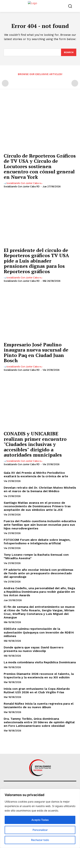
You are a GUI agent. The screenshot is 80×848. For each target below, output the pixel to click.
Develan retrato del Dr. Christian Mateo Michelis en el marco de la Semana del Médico (40, 489)
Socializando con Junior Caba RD (22, 186)
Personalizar (40, 829)
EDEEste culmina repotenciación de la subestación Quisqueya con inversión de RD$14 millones (39, 632)
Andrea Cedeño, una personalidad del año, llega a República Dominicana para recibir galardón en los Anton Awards (39, 591)
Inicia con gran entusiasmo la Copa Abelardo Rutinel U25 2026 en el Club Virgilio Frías (37, 690)
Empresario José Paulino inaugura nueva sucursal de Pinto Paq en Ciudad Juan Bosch (36, 352)
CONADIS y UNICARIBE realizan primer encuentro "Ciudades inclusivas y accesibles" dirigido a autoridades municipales (35, 444)
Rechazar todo (40, 839)
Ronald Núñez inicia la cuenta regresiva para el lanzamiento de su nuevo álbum (38, 705)
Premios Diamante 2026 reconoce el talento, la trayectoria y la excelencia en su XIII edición (39, 675)
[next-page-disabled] (74, 83)
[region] (40, 818)
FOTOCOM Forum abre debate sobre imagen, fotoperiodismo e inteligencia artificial (37, 541)
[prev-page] (5, 83)
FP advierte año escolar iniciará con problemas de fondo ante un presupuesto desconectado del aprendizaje (38, 573)
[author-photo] (24, 183)
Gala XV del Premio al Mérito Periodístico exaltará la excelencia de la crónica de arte (36, 474)
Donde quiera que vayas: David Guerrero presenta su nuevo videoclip (33, 649)
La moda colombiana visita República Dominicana (40, 662)
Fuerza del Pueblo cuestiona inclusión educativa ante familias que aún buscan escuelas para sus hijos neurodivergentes (40, 524)
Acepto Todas (40, 819)
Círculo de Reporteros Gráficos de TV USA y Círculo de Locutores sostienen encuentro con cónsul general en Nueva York (40, 166)
